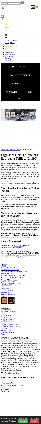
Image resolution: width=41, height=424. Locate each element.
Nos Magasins (10, 52)
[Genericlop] (10, 11)
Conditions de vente (7, 332)
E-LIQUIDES (10, 43)
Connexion (8, 60)
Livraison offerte (6, 319)
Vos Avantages (10, 54)
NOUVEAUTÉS (11, 46)
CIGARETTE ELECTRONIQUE (20, 75)
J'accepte (23, 421)
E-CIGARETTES (11, 41)
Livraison (4, 328)
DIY (6, 45)
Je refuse (34, 421)
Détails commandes (7, 290)
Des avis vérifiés (6, 317)
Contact (7, 58)
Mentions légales (6, 330)
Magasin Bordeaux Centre (9, 325)
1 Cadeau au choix (7, 315)
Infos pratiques (10, 56)
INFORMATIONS (7, 321)
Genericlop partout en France (10, 150)
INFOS (20, 99)
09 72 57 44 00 (19, 246)
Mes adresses (5, 292)
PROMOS (8, 48)
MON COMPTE (6, 285)
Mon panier (5, 289)
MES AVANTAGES (8, 311)
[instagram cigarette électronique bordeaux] (11, 303)
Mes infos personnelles (8, 294)
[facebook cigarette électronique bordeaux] (4, 303)
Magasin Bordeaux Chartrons (10, 326)
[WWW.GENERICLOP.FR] (13, 66)
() (35, 7)
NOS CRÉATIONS (15, 84)
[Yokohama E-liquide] (22, 120)
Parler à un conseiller (11, 373)
